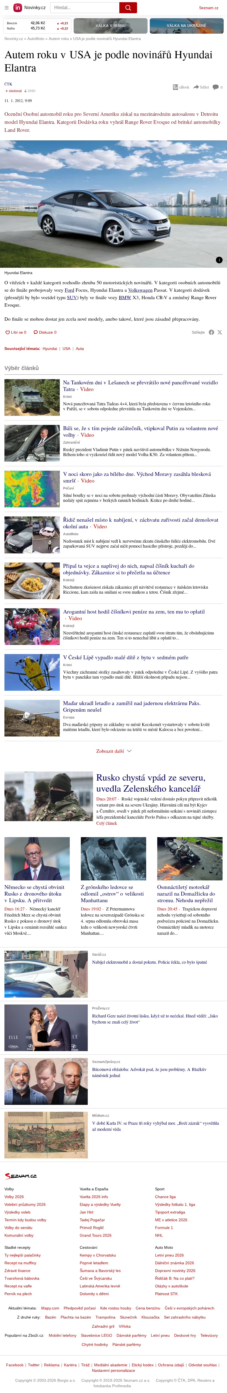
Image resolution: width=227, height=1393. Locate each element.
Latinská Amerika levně (100, 1286)
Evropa (68, 717)
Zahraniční (71, 442)
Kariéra (70, 1365)
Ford (69, 289)
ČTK (8, 84)
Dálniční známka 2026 (174, 1263)
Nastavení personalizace (113, 1370)
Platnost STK (166, 1294)
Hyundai (50, 348)
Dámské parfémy (131, 1335)
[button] (113, 204)
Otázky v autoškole (171, 1286)
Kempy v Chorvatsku (98, 1255)
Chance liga (165, 1196)
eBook (184, 87)
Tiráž (85, 1365)
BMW (125, 297)
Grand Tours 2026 (96, 1235)
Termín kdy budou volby (25, 1220)
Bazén (50, 1317)
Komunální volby (18, 1235)
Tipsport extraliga (170, 1212)
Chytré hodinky (95, 1344)
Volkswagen (140, 289)
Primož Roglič (92, 1227)
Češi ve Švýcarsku (96, 1278)
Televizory (209, 1335)
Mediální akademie (110, 1365)
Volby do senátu (18, 1227)
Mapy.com (50, 1308)
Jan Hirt (86, 1212)
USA (66, 348)
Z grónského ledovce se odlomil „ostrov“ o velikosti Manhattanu (112, 893)
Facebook (15, 1365)
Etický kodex (143, 1365)
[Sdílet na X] (220, 332)
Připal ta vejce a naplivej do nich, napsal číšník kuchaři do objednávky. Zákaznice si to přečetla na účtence (128, 569)
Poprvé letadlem (94, 1263)
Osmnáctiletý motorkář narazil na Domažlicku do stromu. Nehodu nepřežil (186, 893)
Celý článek (106, 823)
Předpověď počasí (80, 1308)
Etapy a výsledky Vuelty (100, 1204)
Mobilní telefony (62, 1335)
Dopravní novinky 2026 (175, 1270)
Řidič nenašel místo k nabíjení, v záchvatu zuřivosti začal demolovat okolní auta (140, 523)
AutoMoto (70, 534)
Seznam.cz (208, 8)
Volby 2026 (14, 1196)
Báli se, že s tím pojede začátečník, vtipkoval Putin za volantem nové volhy (140, 431)
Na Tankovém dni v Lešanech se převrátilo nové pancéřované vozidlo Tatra (140, 386)
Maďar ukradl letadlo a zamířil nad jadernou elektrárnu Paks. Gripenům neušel (132, 706)
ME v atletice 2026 (171, 1220)
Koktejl (68, 580)
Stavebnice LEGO (96, 1335)
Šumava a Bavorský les (100, 1270)
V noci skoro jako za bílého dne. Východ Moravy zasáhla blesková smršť (137, 477)
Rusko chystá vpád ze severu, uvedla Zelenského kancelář (151, 782)
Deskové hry (185, 1335)
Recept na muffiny (20, 1263)
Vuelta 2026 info (94, 1196)
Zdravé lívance (17, 1270)
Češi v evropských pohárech (189, 1308)
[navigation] (6, 7)
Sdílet (204, 87)
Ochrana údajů (171, 1365)
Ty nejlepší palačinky (22, 1255)
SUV (72, 297)
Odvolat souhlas (203, 1365)
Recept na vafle (18, 1286)
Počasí (68, 488)
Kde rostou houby (115, 1308)
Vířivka (125, 1326)
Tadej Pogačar (92, 1220)
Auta (80, 348)
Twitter (34, 1365)
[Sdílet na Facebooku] (211, 332)
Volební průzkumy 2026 (25, 1204)
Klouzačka (150, 1317)
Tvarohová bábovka (21, 1278)
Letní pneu (160, 1335)
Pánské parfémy (126, 1344)
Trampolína (105, 1317)
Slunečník (128, 1317)
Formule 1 (164, 1227)
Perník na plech (18, 1294)
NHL (159, 1235)
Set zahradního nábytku (185, 1317)
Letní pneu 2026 (169, 1255)
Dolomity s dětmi (94, 1294)
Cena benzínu (148, 1308)
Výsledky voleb (17, 1212)
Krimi (67, 397)
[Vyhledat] (128, 7)
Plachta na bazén (76, 1317)
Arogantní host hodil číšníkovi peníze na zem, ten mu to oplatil (134, 611)
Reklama (52, 1365)
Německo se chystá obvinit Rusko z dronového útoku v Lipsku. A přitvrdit (34, 893)
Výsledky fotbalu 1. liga (175, 1204)
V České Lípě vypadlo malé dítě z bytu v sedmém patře (126, 657)
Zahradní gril (103, 1326)
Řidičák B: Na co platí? (175, 1278)
